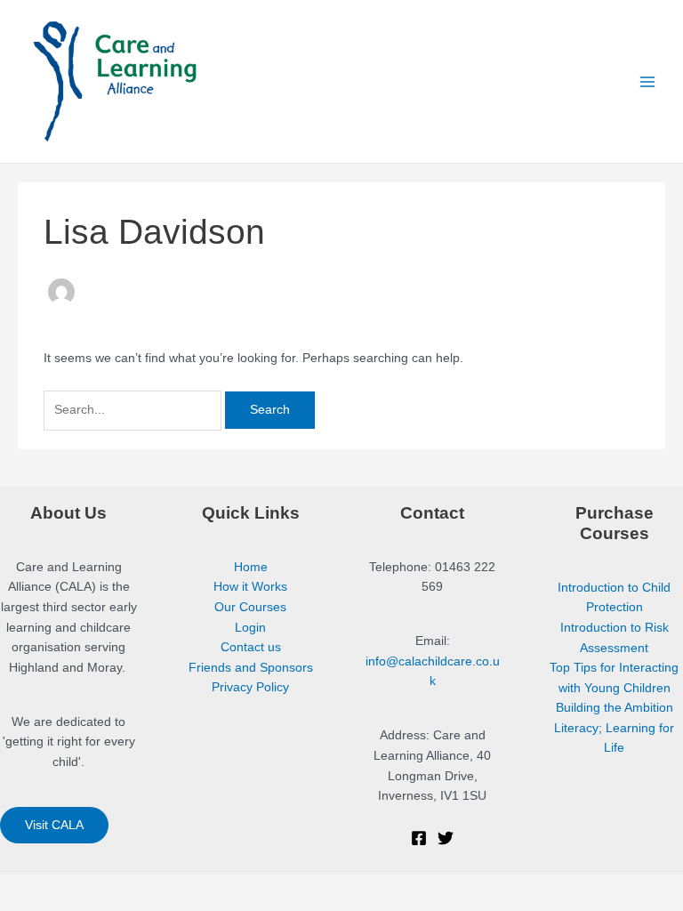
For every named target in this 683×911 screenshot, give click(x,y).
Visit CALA (54, 825)
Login (250, 627)
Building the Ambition (614, 707)
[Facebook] (419, 838)
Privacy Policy (250, 687)
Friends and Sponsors (251, 667)
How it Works (250, 586)
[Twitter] (446, 838)
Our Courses (250, 607)
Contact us (251, 647)
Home (251, 567)
